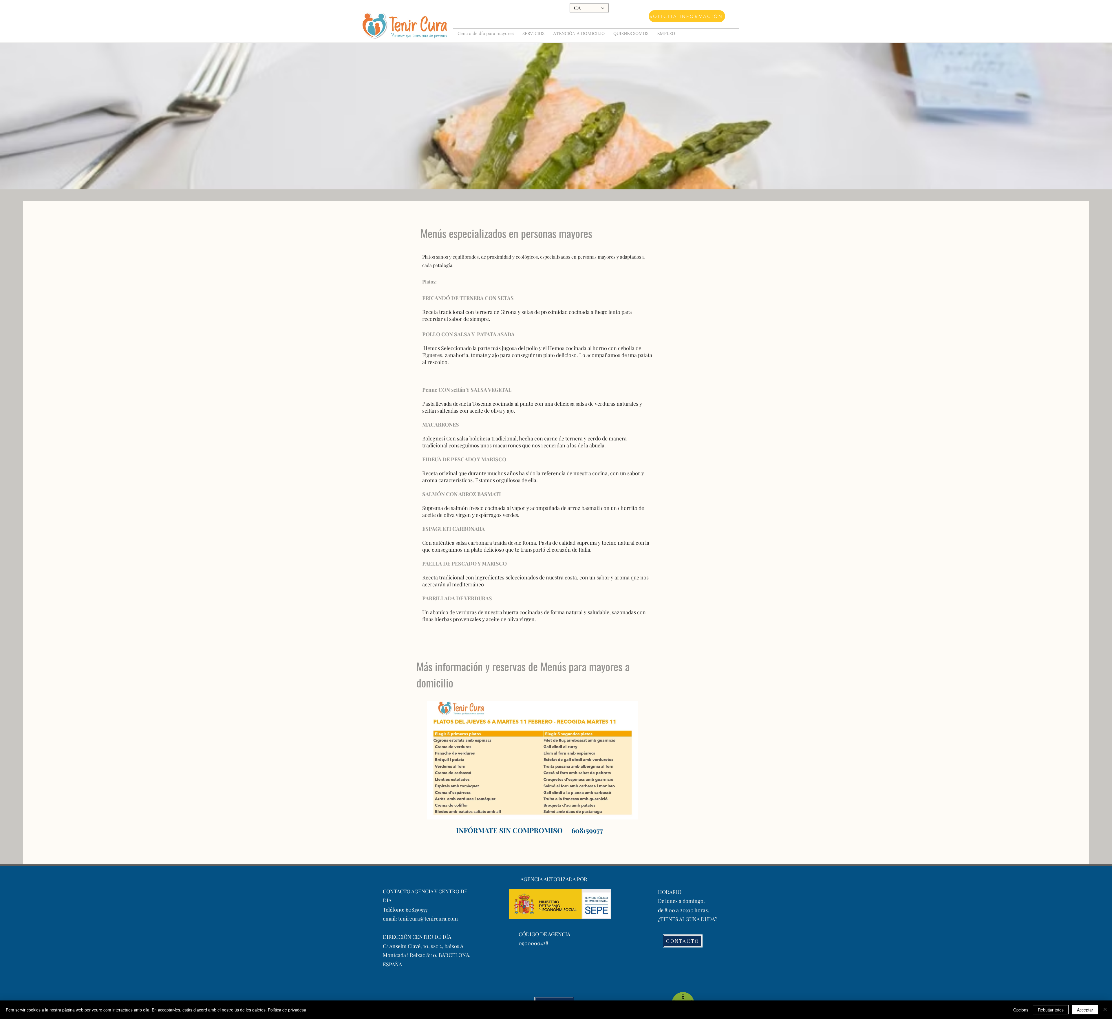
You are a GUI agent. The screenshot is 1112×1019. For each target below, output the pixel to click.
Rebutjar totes (1051, 1010)
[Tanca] (1105, 1009)
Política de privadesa (287, 1010)
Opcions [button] (1020, 1010)
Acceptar (1085, 1010)
